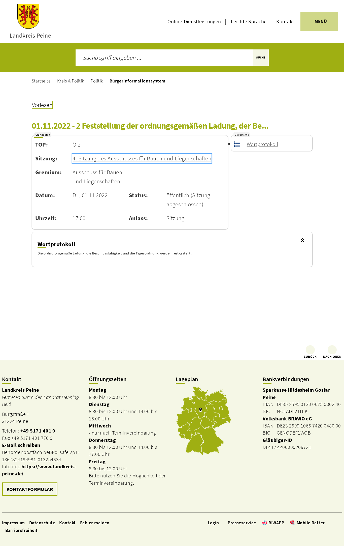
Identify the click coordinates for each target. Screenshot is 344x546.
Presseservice (242, 523)
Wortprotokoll (262, 144)
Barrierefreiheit (21, 530)
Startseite (41, 81)
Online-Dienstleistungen (194, 21)
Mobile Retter (311, 523)
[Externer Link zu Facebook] (327, 522)
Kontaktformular (30, 489)
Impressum (13, 523)
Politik (97, 81)
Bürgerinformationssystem (137, 81)
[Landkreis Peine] (41, 442)
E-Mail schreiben (21, 445)
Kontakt (285, 21)
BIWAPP (276, 523)
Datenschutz (42, 523)
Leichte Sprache (249, 21)
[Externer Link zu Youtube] (339, 522)
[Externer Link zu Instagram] (333, 522)
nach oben (332, 357)
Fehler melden (95, 523)
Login (213, 523)
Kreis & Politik (70, 81)
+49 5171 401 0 (37, 430)
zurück (310, 357)
